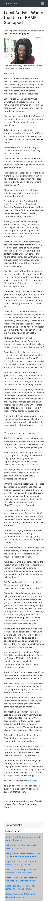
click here (32, 780)
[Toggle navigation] (42, 3)
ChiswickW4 (9, 3)
